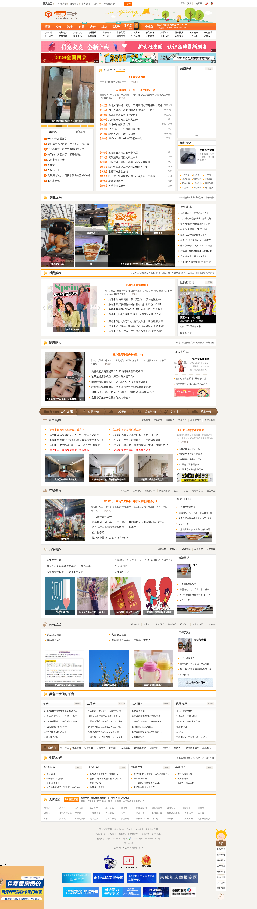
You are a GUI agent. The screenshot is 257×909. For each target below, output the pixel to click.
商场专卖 (63, 32)
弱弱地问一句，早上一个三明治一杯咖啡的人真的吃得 (144, 560)
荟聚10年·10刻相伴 (190, 317)
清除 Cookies (119, 829)
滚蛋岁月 (168, 114)
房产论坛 (137, 490)
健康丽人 (179, 32)
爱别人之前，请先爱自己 (121, 134)
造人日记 (160, 624)
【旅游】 (103, 115)
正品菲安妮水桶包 (184, 711)
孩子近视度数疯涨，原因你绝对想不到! (112, 376)
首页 (47, 26)
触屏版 (146, 829)
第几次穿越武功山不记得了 (123, 115)
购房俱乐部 (150, 490)
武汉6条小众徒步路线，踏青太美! (196, 218)
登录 (183, 3)
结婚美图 (88, 748)
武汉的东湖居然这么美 (144, 787)
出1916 (179, 732)
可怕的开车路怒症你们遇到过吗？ (196, 262)
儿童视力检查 (119, 634)
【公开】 (103, 119)
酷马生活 (168, 105)
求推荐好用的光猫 (118, 171)
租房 (176, 490)
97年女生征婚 (54, 560)
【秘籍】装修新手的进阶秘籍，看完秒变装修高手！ (75, 440)
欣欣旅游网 (141, 808)
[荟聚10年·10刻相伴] (197, 313)
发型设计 (125, 818)
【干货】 (103, 157)
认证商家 (211, 549)
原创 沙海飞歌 (52, 783)
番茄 (170, 119)
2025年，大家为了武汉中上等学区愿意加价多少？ (131, 501)
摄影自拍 (164, 32)
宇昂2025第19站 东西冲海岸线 (125, 138)
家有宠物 (208, 32)
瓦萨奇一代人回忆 (185, 783)
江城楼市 (106, 36)
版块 (104, 26)
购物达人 (77, 32)
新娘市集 (174, 549)
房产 (93, 26)
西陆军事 (186, 808)
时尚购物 (221, 855)
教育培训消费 (192, 748)
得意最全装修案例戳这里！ (153, 479)
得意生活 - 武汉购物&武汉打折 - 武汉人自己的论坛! (105, 798)
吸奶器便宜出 (54, 640)
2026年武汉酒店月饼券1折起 (189, 721)
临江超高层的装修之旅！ (190, 449)
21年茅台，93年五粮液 (186, 716)
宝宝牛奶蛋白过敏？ (153, 684)
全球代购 (197, 183)
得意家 (47, 808)
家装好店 (158, 420)
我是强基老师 (54, 634)
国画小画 (158, 232)
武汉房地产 (187, 813)
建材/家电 (113, 748)
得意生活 (48, 3)
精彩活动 (184, 624)
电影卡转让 (181, 726)
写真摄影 (154, 748)
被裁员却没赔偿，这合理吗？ (194, 229)
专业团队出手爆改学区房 (190, 459)
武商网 (62, 808)
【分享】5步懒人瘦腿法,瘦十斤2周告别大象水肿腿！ (134, 314)
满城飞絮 (168, 133)
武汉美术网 (187, 818)
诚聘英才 (123, 834)
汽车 (70, 26)
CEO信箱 (100, 834)
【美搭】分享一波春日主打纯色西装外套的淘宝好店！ (135, 331)
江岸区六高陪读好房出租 (55, 732)
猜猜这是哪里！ (117, 181)
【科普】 (103, 152)
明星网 (155, 818)
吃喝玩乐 (221, 849)
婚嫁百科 (186, 549)
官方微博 (86, 3)
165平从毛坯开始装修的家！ (192, 469)
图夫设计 (94, 808)
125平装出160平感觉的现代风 (124, 129)
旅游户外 (194, 36)
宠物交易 (186, 183)
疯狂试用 (195, 273)
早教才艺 (178, 748)
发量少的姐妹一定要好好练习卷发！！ (112, 397)
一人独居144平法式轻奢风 (64, 479)
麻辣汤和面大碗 (184, 774)
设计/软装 (125, 748)
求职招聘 (197, 179)
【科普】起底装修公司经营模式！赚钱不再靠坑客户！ (141, 445)
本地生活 (180, 758)
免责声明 (134, 834)
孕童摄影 (166, 748)
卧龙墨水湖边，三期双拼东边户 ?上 (104, 726)
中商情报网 (95, 813)
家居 (81, 26)
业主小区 (164, 36)
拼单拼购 (76, 748)
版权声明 (145, 834)
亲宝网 (78, 813)
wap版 (139, 829)
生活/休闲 (221, 877)
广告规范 (156, 834)
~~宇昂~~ (167, 138)
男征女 (51, 165)
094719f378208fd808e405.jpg (125, 232)
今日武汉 (150, 36)
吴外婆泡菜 (182, 778)
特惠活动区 (197, 624)
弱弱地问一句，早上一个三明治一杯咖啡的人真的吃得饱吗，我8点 (128, 522)
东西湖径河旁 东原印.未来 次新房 (103, 732)
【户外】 (103, 138)
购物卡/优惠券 (207, 273)
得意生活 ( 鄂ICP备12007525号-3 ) (112, 838)
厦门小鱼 (109, 808)
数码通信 (179, 36)
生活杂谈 (92, 36)
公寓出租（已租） (52, 737)
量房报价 (170, 420)
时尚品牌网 (95, 818)
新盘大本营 (164, 490)
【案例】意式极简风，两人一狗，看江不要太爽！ (74, 435)
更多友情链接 (204, 818)
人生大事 (221, 866)
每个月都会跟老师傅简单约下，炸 (195, 594)
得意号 (115, 26)
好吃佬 (48, 32)
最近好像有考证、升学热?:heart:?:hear (63, 787)
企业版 (149, 26)
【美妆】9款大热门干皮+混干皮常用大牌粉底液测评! (135, 321)
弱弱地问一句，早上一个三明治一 (195, 589)
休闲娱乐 (150, 32)
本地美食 (197, 187)
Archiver (130, 829)
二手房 (208, 175)
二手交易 (186, 175)
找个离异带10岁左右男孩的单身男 (65, 149)
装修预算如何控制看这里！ (123, 157)
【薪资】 (103, 167)
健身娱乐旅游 (140, 748)
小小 (170, 176)
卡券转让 (209, 179)
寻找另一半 (53, 170)
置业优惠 (91, 232)
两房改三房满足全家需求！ (191, 454)
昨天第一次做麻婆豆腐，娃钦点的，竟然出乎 (132, 176)
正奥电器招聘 (138, 737)
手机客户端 (61, 3)
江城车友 (135, 32)
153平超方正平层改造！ (190, 464)
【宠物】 (103, 185)
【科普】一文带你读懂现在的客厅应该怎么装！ (137, 440)
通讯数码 (156, 273)
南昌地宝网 (157, 808)
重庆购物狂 (80, 818)
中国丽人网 (157, 813)
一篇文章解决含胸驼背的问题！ (199, 360)
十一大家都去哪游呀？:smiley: (147, 783)
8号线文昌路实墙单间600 (55, 726)
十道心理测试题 (61, 612)
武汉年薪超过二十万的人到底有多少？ (129, 167)
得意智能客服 (105, 829)
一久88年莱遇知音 (67, 121)
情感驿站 (92, 32)
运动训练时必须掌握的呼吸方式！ (192, 383)
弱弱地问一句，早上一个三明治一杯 (135, 90)
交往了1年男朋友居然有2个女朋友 (106, 778)
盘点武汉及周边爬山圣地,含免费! (195, 240)
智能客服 (221, 888)
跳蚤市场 (77, 36)
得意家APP (195, 420)
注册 (189, 3)
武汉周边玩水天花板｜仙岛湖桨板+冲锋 (68, 175)
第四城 (62, 818)
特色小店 (186, 187)
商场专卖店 (135, 273)
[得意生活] (67, 15)
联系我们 (112, 834)
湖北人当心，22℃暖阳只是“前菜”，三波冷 (131, 110)
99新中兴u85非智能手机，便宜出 (191, 737)
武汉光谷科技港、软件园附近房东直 (60, 721)
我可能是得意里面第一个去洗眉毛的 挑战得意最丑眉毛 (121, 387)
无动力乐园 (200, 639)
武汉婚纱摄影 (173, 813)
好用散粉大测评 (206, 150)
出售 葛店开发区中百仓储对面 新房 (104, 716)
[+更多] (134, 81)
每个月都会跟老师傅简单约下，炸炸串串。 (115, 527)
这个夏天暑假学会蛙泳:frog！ (129, 354)
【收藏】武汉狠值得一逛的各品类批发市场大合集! (133, 304)
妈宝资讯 (172, 624)
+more (77, 703)
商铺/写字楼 (197, 490)
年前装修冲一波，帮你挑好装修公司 (109, 479)
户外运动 (109, 813)
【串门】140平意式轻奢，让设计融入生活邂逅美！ (74, 445)
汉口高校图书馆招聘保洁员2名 (146, 716)
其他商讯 (206, 748)
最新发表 (80, 131)
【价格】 (103, 162)
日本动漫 (140, 813)
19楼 (46, 818)
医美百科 (210, 342)
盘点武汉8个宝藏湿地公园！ (193, 235)
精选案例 (145, 420)
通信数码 (64, 748)
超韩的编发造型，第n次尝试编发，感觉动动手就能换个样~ (123, 392)
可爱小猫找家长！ (118, 185)
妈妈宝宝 (121, 36)
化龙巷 (124, 808)
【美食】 (103, 176)
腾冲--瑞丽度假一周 (119, 124)
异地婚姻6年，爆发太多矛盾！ (194, 256)
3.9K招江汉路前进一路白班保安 (146, 721)
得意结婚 (162, 549)
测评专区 (185, 142)
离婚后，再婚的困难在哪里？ (160, 612)
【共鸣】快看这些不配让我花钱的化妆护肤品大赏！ (134, 309)
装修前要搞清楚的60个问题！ (124, 152)
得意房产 (124, 490)
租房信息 (65, 539)
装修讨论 (121, 32)
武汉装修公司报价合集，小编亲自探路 (129, 162)
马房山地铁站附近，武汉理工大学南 (60, 716)
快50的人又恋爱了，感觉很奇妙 (64, 154)
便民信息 (209, 183)
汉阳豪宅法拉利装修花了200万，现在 (105, 721)
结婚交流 (198, 549)
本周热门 (54, 132)
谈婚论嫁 (106, 32)
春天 (170, 181)
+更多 (209, 68)
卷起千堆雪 (167, 124)
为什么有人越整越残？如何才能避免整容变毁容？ (118, 371)
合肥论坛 (171, 808)
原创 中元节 (95, 783)
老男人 (47, 813)
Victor (169, 166)
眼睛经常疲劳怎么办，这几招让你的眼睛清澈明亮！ (119, 382)
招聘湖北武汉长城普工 (142, 726)
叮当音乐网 (110, 818)
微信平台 (74, 3)
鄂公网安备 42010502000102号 (146, 838)
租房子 (196, 175)
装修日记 (182, 420)
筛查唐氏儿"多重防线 (65, 684)
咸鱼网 (170, 818)
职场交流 (135, 36)
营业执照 (128, 843)
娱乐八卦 (210, 758)
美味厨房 (48, 36)
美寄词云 (79, 808)
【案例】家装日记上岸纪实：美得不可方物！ (136, 435)
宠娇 (170, 185)
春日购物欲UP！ (71, 329)
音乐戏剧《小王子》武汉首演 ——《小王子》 (141, 264)
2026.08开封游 (140, 778)
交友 (59, 26)
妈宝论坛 (147, 624)
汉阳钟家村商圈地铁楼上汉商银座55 (60, 711)
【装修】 (103, 129)
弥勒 (170, 171)
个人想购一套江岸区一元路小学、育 (104, 711)
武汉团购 (63, 36)
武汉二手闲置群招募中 (190, 326)
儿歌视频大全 (65, 813)
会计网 (201, 813)
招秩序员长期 (138, 711)
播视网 (201, 808)
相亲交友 (208, 36)
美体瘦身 (194, 32)
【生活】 (103, 105)
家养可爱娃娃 (57, 264)
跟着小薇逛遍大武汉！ (138, 285)
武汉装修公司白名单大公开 (123, 119)
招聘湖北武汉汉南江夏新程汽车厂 (147, 732)
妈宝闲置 (186, 179)
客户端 (154, 829)
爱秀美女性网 (142, 818)
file (91, 264)
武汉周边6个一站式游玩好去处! (194, 213)
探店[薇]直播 (186, 333)
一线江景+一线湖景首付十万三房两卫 (105, 737)
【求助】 (103, 171)
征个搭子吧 (53, 180)
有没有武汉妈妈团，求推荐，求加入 (131, 640)
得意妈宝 (135, 624)
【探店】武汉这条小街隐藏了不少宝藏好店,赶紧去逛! (135, 326)
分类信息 (221, 871)
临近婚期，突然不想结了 (127, 612)
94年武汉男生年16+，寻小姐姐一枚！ (94, 612)
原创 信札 (50, 774)
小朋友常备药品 (109, 684)
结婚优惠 (101, 748)
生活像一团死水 (97, 787)
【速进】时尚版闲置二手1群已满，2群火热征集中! (133, 299)
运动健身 (200, 342)
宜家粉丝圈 (210, 420)
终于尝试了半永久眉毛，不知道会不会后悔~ (65, 399)
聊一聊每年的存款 (54, 778)
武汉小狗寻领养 (56, 159)
